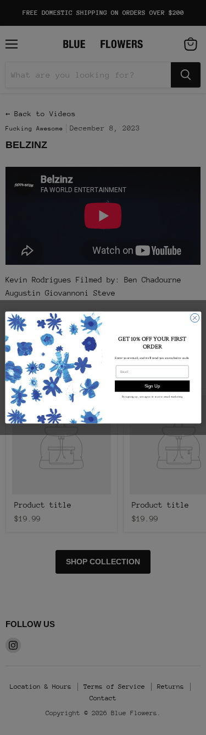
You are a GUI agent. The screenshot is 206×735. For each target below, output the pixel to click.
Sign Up (152, 386)
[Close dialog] (194, 317)
